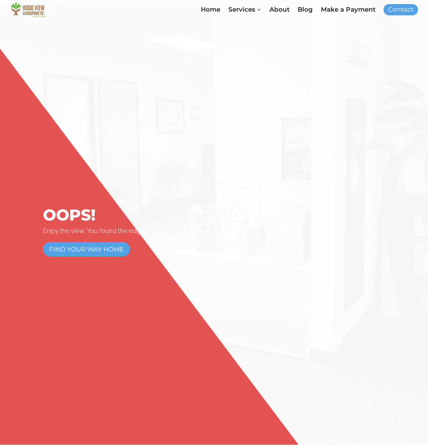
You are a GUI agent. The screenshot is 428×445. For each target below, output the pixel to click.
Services (241, 10)
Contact (400, 10)
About (279, 10)
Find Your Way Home (86, 249)
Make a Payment (348, 10)
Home (210, 10)
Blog (305, 10)
